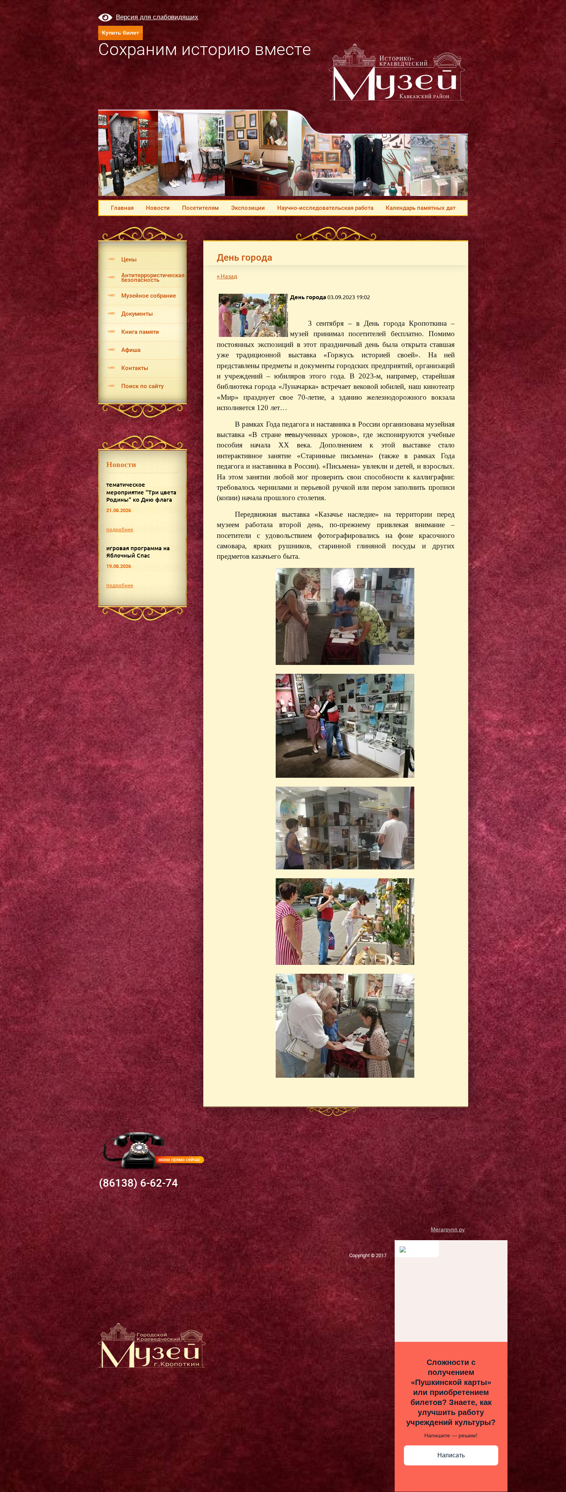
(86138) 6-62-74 (138, 1183)
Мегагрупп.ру (448, 1229)
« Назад (227, 276)
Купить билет (120, 33)
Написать (451, 1455)
